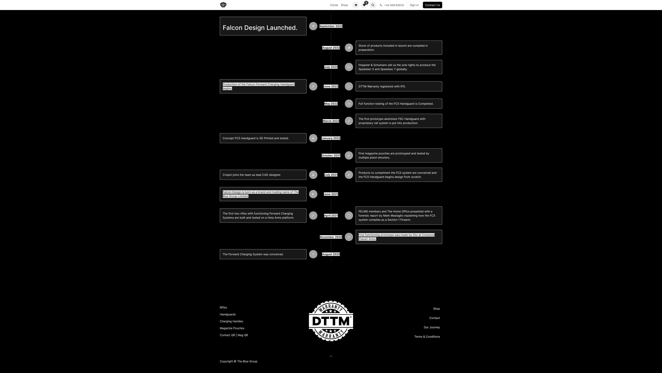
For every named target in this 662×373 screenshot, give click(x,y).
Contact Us (432, 5)
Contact (434, 318)
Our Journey (432, 327)
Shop (436, 308)
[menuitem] (334, 5)
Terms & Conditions (427, 336)
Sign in (414, 5)
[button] (373, 5)
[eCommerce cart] (355, 5)
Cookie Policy (229, 365)
